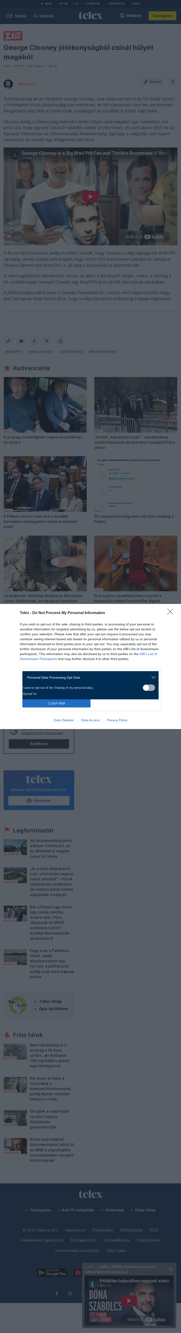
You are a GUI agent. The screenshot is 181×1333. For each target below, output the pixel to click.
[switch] (149, 688)
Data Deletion (64, 720)
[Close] (171, 613)
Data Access (90, 720)
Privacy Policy (117, 720)
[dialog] (90, 666)
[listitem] (88, 677)
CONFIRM (56, 703)
